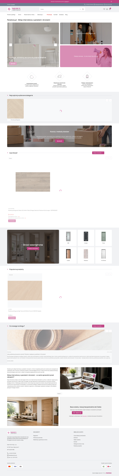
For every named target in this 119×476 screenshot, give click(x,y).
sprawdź (66, 1)
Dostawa (76, 437)
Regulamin (85, 416)
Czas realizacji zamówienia (79, 435)
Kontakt (75, 441)
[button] (83, 9)
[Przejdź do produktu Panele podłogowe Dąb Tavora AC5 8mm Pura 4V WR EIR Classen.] (25, 290)
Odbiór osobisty (77, 439)
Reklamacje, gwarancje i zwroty (40, 439)
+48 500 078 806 (89, 4)
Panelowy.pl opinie (78, 446)
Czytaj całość (10, 360)
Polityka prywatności (37, 437)
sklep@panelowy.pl (99, 4)
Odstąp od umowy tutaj (79, 443)
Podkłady (9, 352)
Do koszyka (12, 220)
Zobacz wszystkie (97, 152)
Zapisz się (78, 412)
